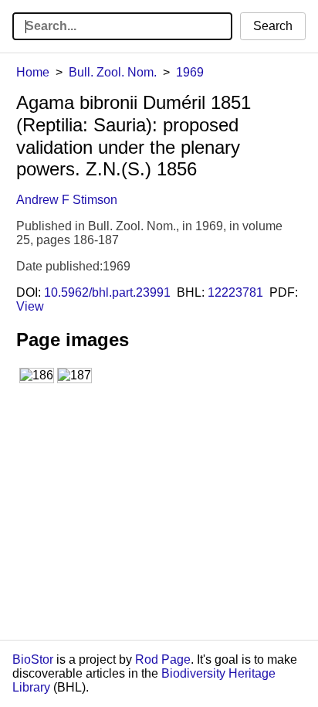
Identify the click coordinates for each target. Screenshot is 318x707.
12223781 (235, 292)
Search (273, 25)
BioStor (32, 659)
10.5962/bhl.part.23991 (107, 292)
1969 (190, 72)
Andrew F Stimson (66, 199)
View (30, 306)
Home (32, 72)
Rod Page (163, 659)
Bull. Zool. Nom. (113, 72)
